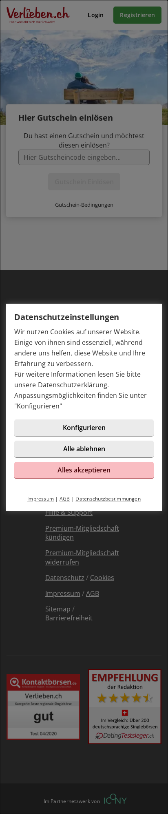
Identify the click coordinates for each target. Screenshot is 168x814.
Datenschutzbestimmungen (108, 498)
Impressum (40, 498)
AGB (65, 498)
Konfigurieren (38, 405)
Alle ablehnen (84, 448)
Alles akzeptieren (84, 469)
